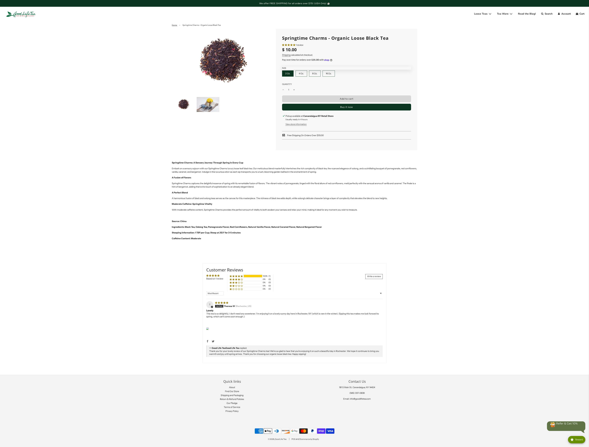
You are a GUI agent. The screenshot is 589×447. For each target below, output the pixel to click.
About (232, 387)
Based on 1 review (214, 278)
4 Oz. (301, 73)
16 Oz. (329, 73)
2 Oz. (287, 73)
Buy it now (346, 107)
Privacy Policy (232, 411)
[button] (288, 45)
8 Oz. (314, 73)
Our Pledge (232, 403)
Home (174, 25)
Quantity (287, 84)
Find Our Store (232, 391)
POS (293, 439)
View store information (296, 124)
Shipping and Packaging (232, 395)
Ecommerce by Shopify (309, 439)
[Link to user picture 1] (207, 328)
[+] (294, 89)
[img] (221, 302)
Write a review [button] (374, 276)
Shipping (286, 55)
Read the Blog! (527, 13)
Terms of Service (232, 407)
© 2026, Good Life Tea (277, 439)
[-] (283, 89)
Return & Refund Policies (232, 399)
